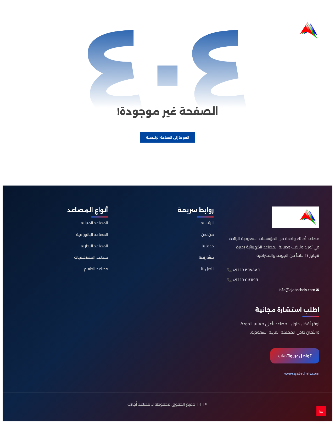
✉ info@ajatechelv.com (299, 290)
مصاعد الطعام (96, 269)
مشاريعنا (206, 257)
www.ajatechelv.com (301, 373)
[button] (314, 9)
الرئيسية (207, 223)
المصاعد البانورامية (92, 234)
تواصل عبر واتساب (294, 356)
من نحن (207, 234)
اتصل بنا (207, 269)
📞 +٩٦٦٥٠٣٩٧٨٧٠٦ (243, 270)
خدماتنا (208, 246)
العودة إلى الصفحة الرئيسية (167, 137)
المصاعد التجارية (94, 246)
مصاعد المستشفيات (91, 257)
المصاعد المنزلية (94, 223)
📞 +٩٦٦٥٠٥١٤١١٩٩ (242, 280)
